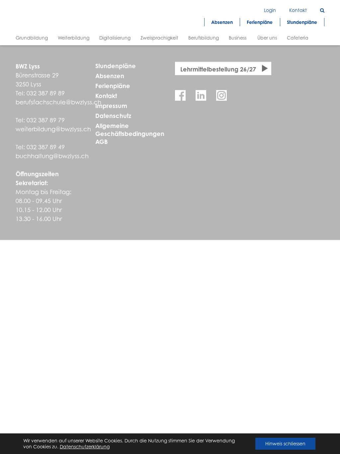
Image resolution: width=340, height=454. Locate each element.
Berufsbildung (203, 38)
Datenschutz (113, 115)
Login (270, 10)
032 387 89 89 (46, 93)
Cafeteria (297, 38)
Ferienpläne (112, 85)
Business (237, 38)
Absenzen (109, 75)
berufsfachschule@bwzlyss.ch (58, 102)
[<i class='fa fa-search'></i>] (322, 10)
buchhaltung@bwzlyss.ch (52, 156)
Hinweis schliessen (285, 443)
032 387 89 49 (46, 147)
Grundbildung (32, 38)
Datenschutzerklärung (85, 446)
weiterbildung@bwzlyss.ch (53, 129)
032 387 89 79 (46, 120)
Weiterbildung (73, 38)
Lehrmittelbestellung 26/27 (218, 69)
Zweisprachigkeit (159, 38)
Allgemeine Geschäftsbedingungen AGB (129, 133)
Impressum (111, 105)
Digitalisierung (114, 38)
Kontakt (106, 95)
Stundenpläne (115, 65)
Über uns (267, 38)
